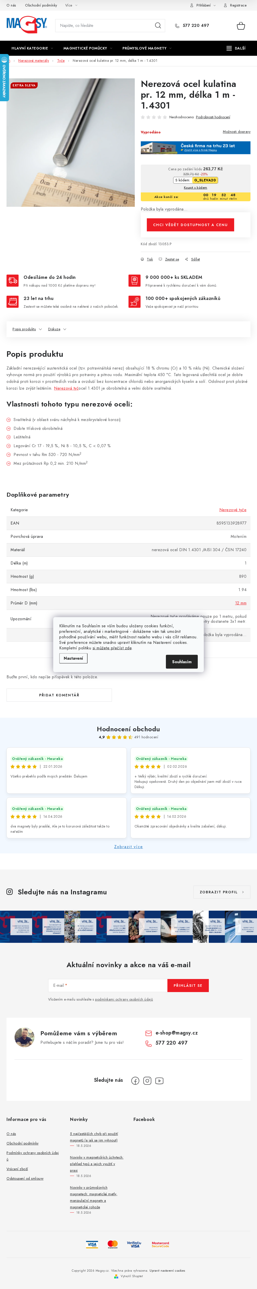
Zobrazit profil (219, 892)
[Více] (236, 48)
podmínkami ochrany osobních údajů (124, 999)
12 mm (241, 603)
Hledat (158, 25)
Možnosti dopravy (236, 131)
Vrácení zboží (17, 1168)
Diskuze (54, 329)
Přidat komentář (59, 695)
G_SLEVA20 (205, 180)
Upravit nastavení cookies (167, 1270)
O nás (11, 5)
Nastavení (73, 658)
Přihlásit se (188, 985)
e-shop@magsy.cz (177, 1033)
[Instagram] (147, 1081)
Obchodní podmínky (41, 5)
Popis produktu (24, 329)
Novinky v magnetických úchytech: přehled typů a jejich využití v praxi (96, 1164)
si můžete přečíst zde (112, 648)
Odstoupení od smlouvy (25, 1178)
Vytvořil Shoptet (132, 1276)
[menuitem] (32, 48)
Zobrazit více (128, 847)
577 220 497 (195, 25)
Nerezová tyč (66, 388)
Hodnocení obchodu (128, 729)
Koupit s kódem (195, 187)
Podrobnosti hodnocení (213, 117)
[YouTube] (159, 1081)
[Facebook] (135, 1081)
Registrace (238, 5)
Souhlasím (181, 661)
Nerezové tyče (233, 510)
